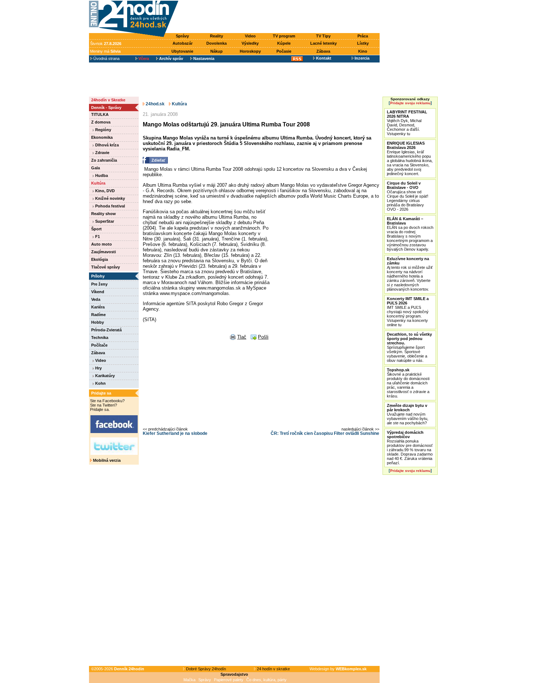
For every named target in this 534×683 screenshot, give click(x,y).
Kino (362, 51)
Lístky (363, 43)
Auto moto (101, 244)
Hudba (101, 175)
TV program (284, 36)
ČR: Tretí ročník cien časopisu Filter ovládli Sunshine (325, 433)
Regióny (102, 130)
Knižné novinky (109, 198)
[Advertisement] (281, 17)
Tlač (241, 337)
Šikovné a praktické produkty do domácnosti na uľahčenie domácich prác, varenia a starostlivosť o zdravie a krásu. (408, 383)
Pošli (263, 337)
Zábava (323, 51)
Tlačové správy (105, 267)
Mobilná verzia (106, 460)
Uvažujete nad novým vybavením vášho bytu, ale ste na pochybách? (407, 414)
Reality (216, 36)
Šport (96, 229)
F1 (97, 236)
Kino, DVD (104, 191)
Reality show (103, 213)
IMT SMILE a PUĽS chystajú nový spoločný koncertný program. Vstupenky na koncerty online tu (408, 311)
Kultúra (98, 183)
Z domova (100, 122)
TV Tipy (323, 36)
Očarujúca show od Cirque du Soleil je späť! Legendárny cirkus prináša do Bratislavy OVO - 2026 (407, 196)
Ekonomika (102, 137)
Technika (99, 337)
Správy (182, 36)
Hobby (97, 322)
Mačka (189, 680)
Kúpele (284, 43)
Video (250, 36)
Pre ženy (99, 284)
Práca (362, 36)
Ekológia (99, 259)
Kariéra (98, 307)
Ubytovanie (182, 51)
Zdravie (101, 152)
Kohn (100, 383)
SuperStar (104, 221)
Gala (95, 168)
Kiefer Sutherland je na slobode (175, 433)
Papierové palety (228, 680)
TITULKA (100, 114)
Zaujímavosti (103, 252)
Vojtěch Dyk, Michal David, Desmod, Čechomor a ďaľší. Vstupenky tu (407, 123)
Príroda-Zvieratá (106, 330)
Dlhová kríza (106, 145)
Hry (98, 368)
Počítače (99, 345)
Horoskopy (250, 51)
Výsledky (250, 43)
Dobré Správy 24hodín (205, 669)
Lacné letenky (323, 43)
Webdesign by (338, 669)
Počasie (283, 51)
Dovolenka (216, 43)
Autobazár (183, 43)
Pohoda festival (109, 206)
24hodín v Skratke (108, 100)
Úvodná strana (106, 58)
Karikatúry (104, 375)
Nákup (216, 51)
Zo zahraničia (104, 160)
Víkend (97, 292)
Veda (95, 299)
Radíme (98, 314)
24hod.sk (155, 103)
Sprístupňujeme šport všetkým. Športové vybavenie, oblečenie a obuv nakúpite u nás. (409, 347)
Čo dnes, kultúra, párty (266, 680)
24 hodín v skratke (273, 669)
